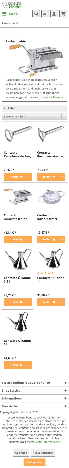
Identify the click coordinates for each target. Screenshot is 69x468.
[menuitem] (10, 13)
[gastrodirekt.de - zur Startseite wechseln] (11, 5)
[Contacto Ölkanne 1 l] (51, 260)
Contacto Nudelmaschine (15, 217)
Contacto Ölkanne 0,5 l (17, 279)
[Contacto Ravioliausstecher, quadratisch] (51, 134)
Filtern (11, 108)
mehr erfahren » (53, 97)
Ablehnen (21, 452)
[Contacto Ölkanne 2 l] (18, 322)
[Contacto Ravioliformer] (51, 197)
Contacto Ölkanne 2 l (17, 342)
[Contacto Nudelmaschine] (18, 197)
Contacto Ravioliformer (47, 217)
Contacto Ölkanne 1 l (50, 279)
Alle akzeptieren (43, 452)
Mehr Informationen (47, 442)
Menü (13, 14)
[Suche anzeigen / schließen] (36, 13)
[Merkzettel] (45, 13)
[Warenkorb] (63, 13)
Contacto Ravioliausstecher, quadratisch (50, 154)
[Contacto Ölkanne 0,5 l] (18, 260)
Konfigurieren (34, 462)
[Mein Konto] (54, 13)
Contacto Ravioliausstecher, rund (17, 154)
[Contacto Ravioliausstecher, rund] (18, 134)
